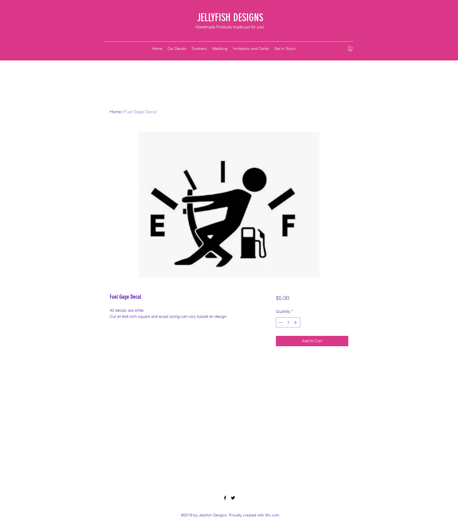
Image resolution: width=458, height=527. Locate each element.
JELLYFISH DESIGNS (230, 17)
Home (115, 111)
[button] (350, 48)
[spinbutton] (288, 322)
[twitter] (233, 497)
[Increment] (296, 322)
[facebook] (225, 497)
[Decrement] (280, 322)
